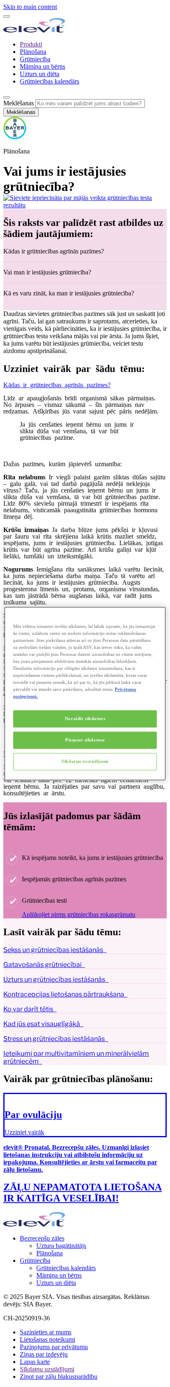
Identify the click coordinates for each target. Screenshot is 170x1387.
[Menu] (6, 16)
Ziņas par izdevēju (44, 1354)
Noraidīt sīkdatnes (85, 718)
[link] (85, 1115)
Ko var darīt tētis (28, 1009)
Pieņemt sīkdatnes (85, 739)
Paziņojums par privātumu (54, 1346)
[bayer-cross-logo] (14, 137)
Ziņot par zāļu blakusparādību (58, 1376)
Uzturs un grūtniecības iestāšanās (54, 979)
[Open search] (6, 97)
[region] (84, 693)
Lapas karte (35, 1361)
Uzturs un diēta (39, 73)
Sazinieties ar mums (45, 1332)
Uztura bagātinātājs (61, 1245)
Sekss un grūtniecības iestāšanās (53, 950)
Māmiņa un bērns (42, 66)
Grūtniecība (35, 59)
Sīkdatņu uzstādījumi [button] (47, 1369)
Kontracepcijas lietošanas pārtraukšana (63, 994)
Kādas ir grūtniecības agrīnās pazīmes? (57, 384)
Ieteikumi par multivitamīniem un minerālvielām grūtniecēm (76, 1057)
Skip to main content (30, 6)
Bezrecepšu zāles (42, 1238)
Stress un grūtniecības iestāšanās (54, 1039)
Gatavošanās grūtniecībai (42, 965)
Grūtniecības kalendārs (49, 81)
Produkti (31, 44)
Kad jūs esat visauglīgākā (41, 1024)
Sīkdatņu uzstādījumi (84, 761)
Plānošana (33, 51)
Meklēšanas (18, 103)
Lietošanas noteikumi (47, 1339)
